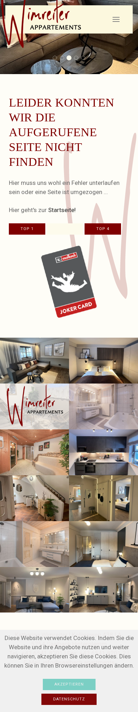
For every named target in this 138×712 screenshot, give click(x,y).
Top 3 (64, 229)
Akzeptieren (69, 684)
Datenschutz (69, 699)
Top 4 (102, 229)
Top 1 (27, 229)
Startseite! (62, 209)
